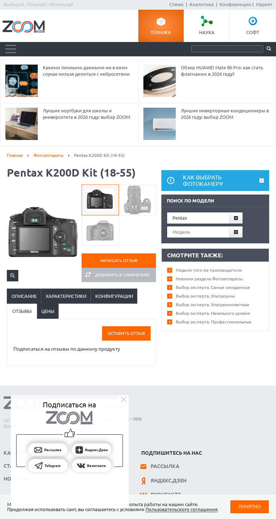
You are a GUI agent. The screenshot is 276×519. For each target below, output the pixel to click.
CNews (176, 4)
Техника (161, 32)
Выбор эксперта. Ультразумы (205, 296)
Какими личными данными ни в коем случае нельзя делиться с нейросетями (86, 70)
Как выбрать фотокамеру (203, 180)
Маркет (264, 4)
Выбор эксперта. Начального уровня (213, 313)
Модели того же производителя (209, 270)
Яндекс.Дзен (169, 480)
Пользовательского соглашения (181, 509)
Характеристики (66, 296)
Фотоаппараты (48, 155)
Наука (207, 32)
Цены (47, 311)
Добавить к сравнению (122, 274)
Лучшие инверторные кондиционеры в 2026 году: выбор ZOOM (225, 114)
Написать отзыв (119, 260)
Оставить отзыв (126, 333)
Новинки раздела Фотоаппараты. (209, 278)
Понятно (250, 506)
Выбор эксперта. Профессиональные (214, 321)
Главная (15, 155)
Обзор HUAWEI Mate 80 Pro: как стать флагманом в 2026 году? (222, 70)
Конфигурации (114, 296)
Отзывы (22, 311)
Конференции (235, 4)
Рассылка (165, 466)
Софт (252, 32)
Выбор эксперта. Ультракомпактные (212, 304)
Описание (24, 296)
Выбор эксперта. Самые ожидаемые (213, 287)
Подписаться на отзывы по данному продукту (66, 349)
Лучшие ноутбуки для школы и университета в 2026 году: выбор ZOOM (86, 114)
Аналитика (201, 4)
